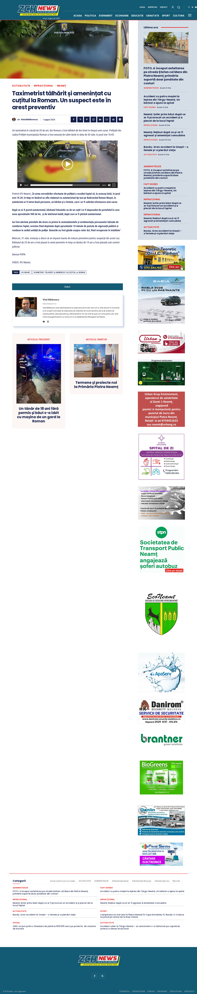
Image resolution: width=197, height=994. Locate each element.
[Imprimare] (113, 119)
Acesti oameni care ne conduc (62, 881)
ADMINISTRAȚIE (151, 88)
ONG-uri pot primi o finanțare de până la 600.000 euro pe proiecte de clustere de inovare (54, 927)
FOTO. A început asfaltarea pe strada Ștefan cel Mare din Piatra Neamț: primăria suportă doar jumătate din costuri (165, 75)
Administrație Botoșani (141, 881)
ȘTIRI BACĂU (124, 991)
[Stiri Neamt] (38, 10)
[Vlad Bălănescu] (14, 119)
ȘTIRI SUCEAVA (176, 991)
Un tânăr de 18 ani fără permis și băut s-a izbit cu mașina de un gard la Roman (38, 415)
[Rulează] (21, 185)
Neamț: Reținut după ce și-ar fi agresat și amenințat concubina (164, 133)
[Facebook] (189, 7)
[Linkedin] (100, 119)
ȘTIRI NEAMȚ (162, 991)
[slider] (65, 185)
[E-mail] (107, 119)
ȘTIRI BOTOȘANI (138, 991)
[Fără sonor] (109, 185)
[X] (80, 119)
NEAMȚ (61, 86)
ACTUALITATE (21, 86)
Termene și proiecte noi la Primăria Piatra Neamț (96, 385)
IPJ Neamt (25, 272)
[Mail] (44, 321)
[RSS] (192, 7)
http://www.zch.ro (49, 304)
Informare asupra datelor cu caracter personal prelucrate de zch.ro (98, 971)
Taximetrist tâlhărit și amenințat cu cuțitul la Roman (59, 272)
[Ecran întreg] (113, 185)
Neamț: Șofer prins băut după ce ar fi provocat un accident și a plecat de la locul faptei (164, 117)
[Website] (48, 321)
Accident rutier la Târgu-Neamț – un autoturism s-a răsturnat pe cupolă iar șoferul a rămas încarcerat (140, 927)
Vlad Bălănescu (29, 119)
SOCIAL (16, 923)
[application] (67, 164)
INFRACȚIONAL (43, 86)
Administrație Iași (162, 881)
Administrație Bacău (120, 881)
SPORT (103, 911)
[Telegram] (120, 119)
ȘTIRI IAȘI (151, 991)
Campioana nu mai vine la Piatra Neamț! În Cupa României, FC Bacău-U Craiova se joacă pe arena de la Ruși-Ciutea (142, 916)
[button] (178, 7)
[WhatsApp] (93, 119)
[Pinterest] (87, 119)
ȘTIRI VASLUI (189, 991)
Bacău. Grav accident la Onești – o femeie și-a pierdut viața (166, 148)
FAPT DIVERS (150, 107)
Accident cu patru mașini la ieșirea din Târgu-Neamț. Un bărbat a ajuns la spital (162, 99)
